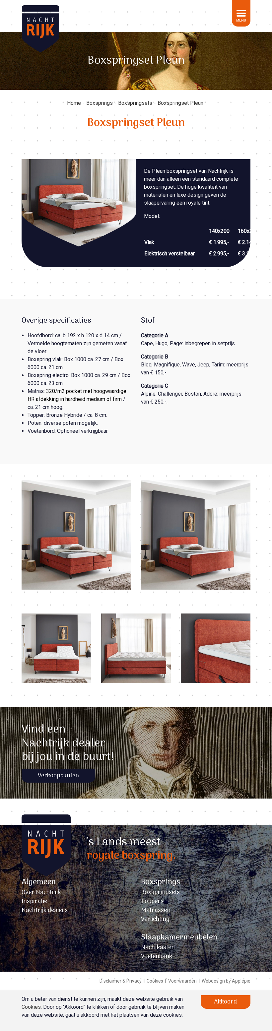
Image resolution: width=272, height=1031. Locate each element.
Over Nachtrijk (41, 892)
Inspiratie (34, 901)
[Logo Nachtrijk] (46, 856)
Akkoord (225, 1002)
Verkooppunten (58, 776)
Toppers (152, 901)
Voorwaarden (182, 981)
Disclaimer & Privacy (121, 981)
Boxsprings (99, 103)
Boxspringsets (135, 103)
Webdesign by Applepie (226, 981)
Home (74, 103)
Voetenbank (156, 956)
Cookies (155, 981)
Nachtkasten (158, 947)
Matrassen (155, 910)
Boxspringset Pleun (180, 103)
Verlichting (155, 919)
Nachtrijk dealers (45, 910)
